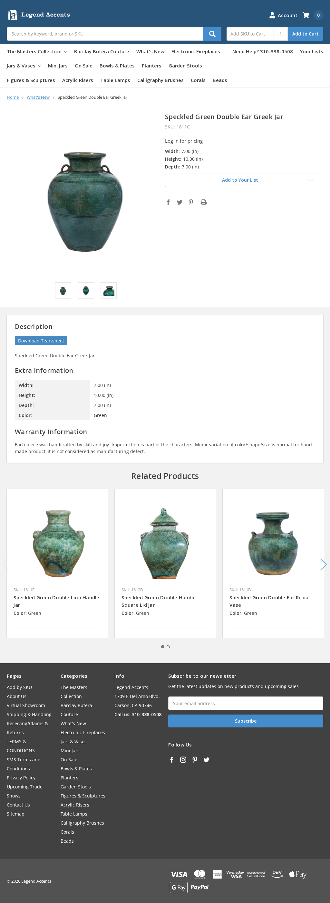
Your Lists (311, 51)
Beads (220, 80)
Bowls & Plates (117, 65)
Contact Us (18, 805)
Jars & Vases (22, 65)
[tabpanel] (58, 563)
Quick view (57, 539)
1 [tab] (162, 646)
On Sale (83, 65)
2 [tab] (168, 646)
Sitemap (15, 814)
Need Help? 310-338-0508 (262, 51)
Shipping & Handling (29, 714)
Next (323, 564)
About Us (16, 696)
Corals (198, 80)
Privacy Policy (21, 778)
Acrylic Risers (77, 80)
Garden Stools (185, 65)
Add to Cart (305, 34)
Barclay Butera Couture (101, 51)
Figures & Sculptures (31, 80)
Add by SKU (19, 687)
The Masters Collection (35, 51)
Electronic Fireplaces (195, 51)
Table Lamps (115, 80)
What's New (150, 51)
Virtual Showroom (26, 705)
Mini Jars (58, 65)
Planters (151, 65)
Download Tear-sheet (41, 341)
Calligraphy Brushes (160, 80)
